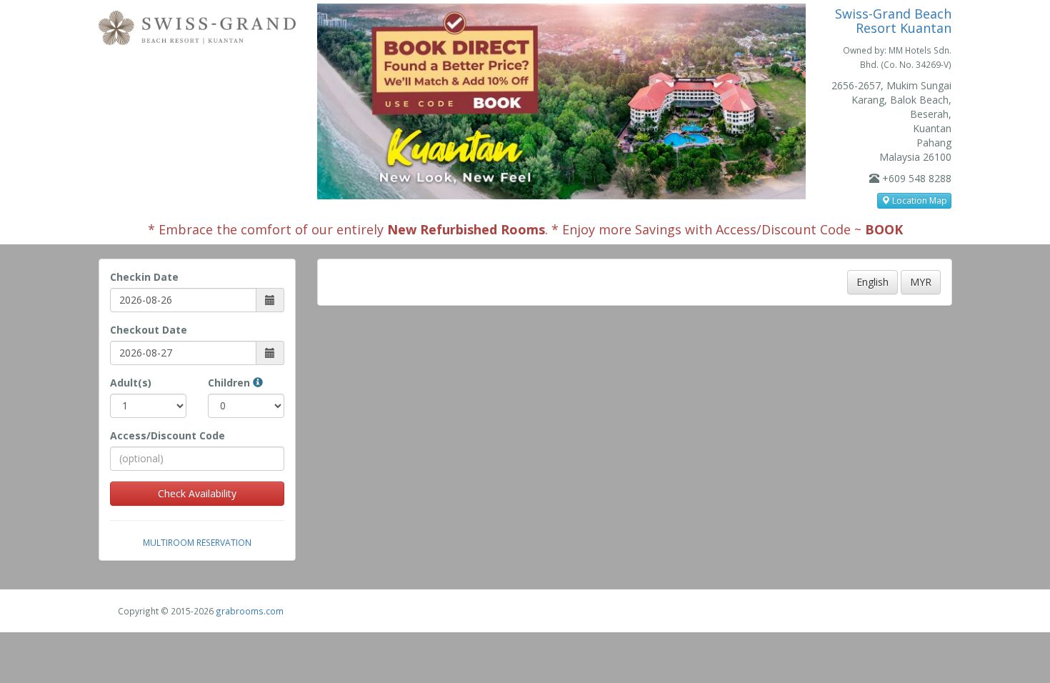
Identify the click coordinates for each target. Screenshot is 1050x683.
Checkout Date (148, 329)
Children (230, 382)
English (872, 282)
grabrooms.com (250, 611)
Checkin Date (144, 277)
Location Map (918, 200)
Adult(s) (130, 382)
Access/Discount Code (167, 435)
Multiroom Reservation (197, 542)
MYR (920, 282)
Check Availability (197, 493)
